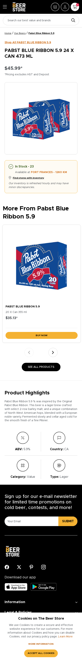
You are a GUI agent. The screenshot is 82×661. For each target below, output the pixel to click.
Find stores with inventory (28, 178)
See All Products (41, 367)
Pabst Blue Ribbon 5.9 (41, 33)
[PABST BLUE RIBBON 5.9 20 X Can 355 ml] (41, 264)
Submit (68, 521)
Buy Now (41, 335)
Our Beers (20, 33)
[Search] (72, 20)
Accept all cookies (41, 653)
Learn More (65, 636)
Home (8, 33)
